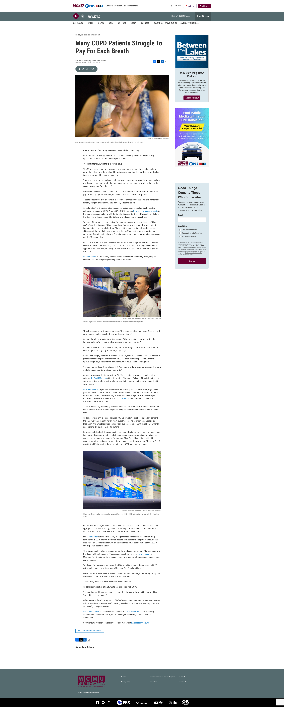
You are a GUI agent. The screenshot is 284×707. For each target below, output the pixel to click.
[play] (76, 16)
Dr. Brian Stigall (89, 256)
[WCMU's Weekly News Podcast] (191, 51)
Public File (153, 682)
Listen (101, 23)
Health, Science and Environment (87, 35)
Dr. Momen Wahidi (91, 389)
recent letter (92, 537)
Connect (145, 23)
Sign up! (192, 261)
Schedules (78, 23)
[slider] (86, 16)
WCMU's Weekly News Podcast (192, 74)
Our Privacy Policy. (188, 254)
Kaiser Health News (133, 611)
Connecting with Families (192, 233)
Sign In (178, 6)
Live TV (190, 5)
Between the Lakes (189, 229)
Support (122, 23)
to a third (125, 398)
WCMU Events (171, 23)
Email (180, 215)
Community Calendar (189, 23)
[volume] (83, 16)
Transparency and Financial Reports (162, 677)
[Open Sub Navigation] (84, 23)
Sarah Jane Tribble (91, 611)
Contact (123, 677)
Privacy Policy (125, 682)
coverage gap (143, 554)
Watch (90, 23)
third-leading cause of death (145, 211)
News (111, 23)
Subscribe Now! (192, 97)
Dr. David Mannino (99, 378)
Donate (205, 6)
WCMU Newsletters (189, 236)
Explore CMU (183, 682)
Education (158, 23)
